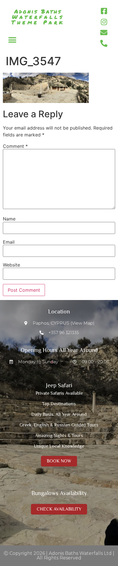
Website (11, 265)
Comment (15, 146)
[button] (12, 39)
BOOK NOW (59, 461)
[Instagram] (104, 22)
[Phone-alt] (104, 43)
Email (9, 242)
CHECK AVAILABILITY (59, 509)
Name (9, 219)
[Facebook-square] (104, 11)
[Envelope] (104, 32)
